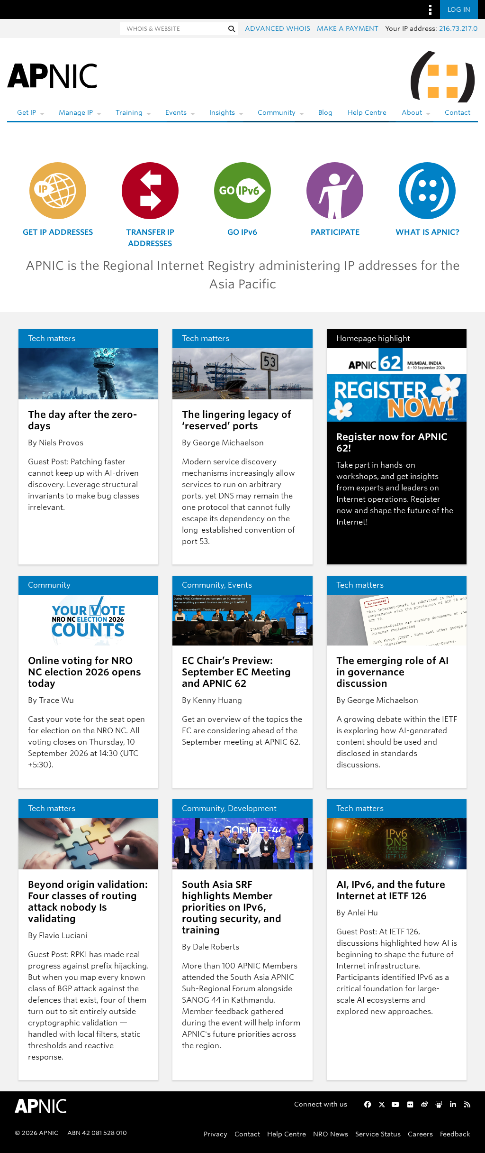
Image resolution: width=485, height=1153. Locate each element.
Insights (222, 112)
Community (277, 112)
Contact (457, 112)
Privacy (215, 1134)
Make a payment (347, 28)
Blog (325, 112)
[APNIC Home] (52, 75)
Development (252, 808)
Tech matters (51, 338)
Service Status (378, 1134)
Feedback (455, 1134)
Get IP (26, 112)
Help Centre (367, 112)
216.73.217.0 (458, 28)
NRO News (330, 1134)
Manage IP (76, 112)
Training (129, 112)
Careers (420, 1134)
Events (176, 112)
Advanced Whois (277, 28)
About (412, 112)
